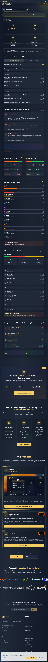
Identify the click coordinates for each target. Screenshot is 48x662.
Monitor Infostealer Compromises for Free (24, 14)
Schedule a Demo (28, 626)
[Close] (45, 653)
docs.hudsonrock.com (12, 515)
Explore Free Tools (32, 556)
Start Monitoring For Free (25, 393)
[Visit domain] (20, 327)
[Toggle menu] (45, 4)
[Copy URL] (21, 64)
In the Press (4, 640)
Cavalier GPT (27, 622)
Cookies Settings (7, 657)
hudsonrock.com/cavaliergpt (13, 535)
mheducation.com (11, 333)
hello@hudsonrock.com (8, 625)
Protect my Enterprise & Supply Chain (23, 506)
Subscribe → (33, 609)
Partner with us (5, 634)
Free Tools (27, 633)
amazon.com (10, 339)
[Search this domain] (18, 327)
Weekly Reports (28, 636)
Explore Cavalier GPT (23, 545)
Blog (3, 638)
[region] (24, 656)
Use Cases (27, 642)
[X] (29, 651)
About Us (4, 633)
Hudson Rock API (28, 621)
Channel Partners (5, 636)
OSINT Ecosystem (28, 640)
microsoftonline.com (12, 327)
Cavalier (26, 619)
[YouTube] (32, 651)
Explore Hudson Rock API (23, 526)
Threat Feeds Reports (29, 638)
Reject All (41, 657)
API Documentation (28, 644)
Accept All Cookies (31, 657)
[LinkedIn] (26, 651)
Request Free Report (25, 444)
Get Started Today (16, 556)
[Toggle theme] (42, 4)
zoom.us (9, 344)
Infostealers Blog (28, 646)
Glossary (26, 634)
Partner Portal (5, 642)
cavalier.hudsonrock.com (13, 471)
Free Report (27, 624)
